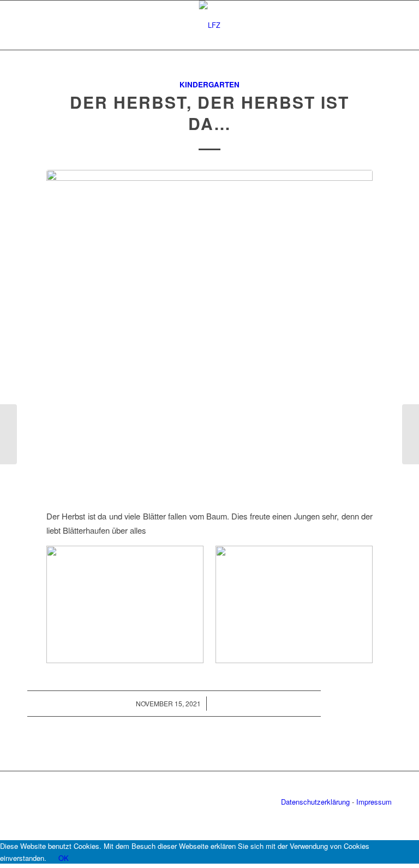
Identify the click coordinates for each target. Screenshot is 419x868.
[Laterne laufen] (8, 434)
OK (63, 858)
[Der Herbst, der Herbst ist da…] (209, 333)
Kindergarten (209, 84)
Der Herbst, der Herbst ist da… (209, 112)
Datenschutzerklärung (315, 801)
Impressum (374, 801)
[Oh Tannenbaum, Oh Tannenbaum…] (410, 434)
